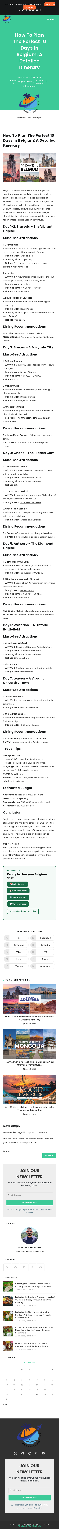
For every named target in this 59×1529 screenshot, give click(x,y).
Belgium (21, 82)
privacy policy (38, 1210)
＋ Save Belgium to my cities (23, 911)
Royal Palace (26, 308)
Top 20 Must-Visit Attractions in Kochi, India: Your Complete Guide (29, 1109)
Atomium (25, 284)
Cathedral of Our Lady (31, 572)
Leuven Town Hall (29, 707)
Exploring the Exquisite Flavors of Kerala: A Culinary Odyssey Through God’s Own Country (35, 1300)
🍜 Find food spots (18, 890)
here (26, 291)
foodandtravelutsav (29, 1526)
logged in (21, 1132)
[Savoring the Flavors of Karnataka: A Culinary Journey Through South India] (8, 1286)
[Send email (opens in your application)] (37, 10)
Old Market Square (29, 724)
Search (6, 1151)
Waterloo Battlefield (30, 650)
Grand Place (26, 255)
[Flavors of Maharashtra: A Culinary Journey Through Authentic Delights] (8, 1346)
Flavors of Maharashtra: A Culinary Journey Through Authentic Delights (32, 1344)
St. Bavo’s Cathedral (30, 502)
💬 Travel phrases (18, 904)
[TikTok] (40, 10)
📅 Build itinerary (18, 884)
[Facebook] (23, 10)
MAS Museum (27, 590)
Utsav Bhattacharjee (31, 117)
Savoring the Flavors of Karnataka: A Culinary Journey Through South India (33, 1285)
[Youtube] (33, 10)
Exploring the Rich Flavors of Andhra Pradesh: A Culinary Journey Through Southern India (32, 1315)
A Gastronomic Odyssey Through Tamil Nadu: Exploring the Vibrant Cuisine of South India (34, 1330)
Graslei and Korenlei (30, 519)
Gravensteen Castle (30, 477)
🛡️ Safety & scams (18, 897)
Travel (30, 82)
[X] (19, 10)
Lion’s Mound (26, 671)
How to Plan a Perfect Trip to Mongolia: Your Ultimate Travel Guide (29, 1063)
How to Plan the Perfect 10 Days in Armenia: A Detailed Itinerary (29, 1018)
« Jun (5, 1404)
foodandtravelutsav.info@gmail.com (25, 4)
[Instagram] (29, 10)
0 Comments (29, 86)
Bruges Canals (27, 396)
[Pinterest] (26, 10)
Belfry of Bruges (28, 372)
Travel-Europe (39, 81)
